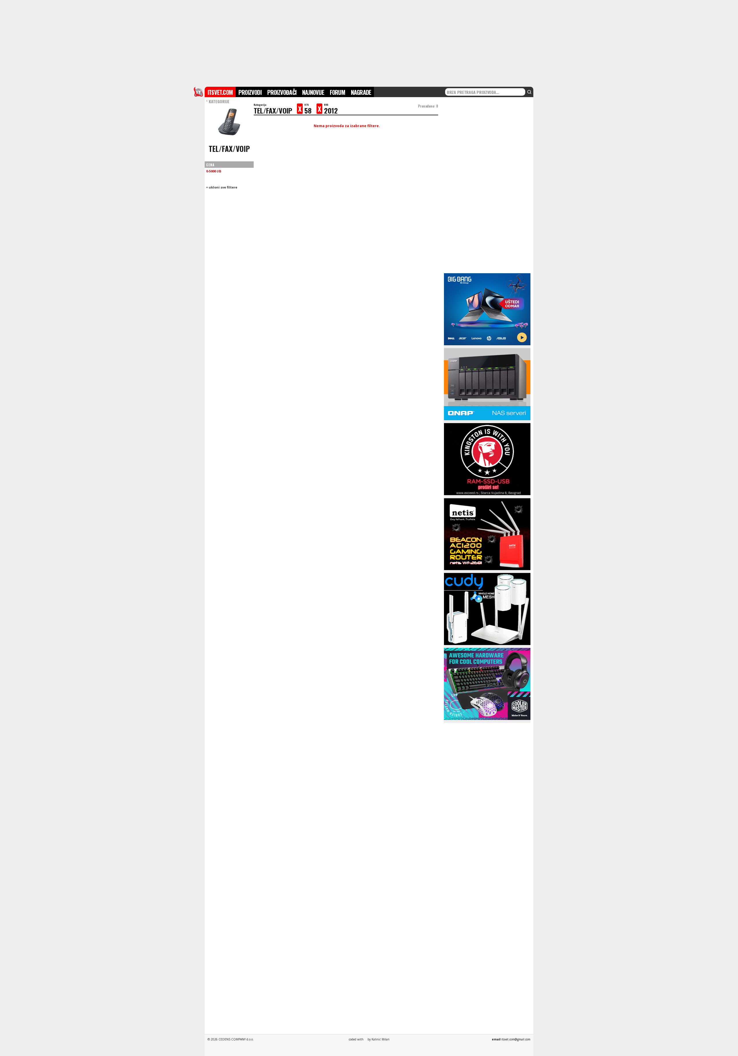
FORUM (337, 92)
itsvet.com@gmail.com (515, 1039)
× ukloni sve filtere (221, 187)
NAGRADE (361, 92)
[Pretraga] (529, 92)
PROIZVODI (249, 92)
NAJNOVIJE (313, 92)
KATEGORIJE (217, 101)
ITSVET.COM (220, 92)
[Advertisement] (369, 42)
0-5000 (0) (213, 171)
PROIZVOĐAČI (281, 92)
